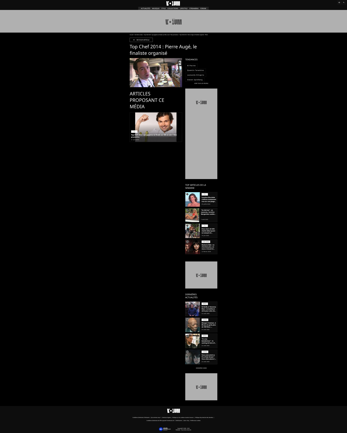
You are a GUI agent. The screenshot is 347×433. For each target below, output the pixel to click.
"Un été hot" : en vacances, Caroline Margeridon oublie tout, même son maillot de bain (207, 214)
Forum (203, 8)
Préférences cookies (195, 420)
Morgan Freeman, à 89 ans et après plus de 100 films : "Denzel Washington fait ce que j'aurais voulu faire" (209, 329)
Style (163, 8)
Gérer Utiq (186, 420)
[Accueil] (173, 3)
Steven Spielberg (195, 80)
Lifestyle (184, 8)
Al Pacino (191, 65)
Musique (155, 8)
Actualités (145, 8)
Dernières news (139, 34)
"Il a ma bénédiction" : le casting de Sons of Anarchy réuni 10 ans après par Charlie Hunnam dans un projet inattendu (208, 346)
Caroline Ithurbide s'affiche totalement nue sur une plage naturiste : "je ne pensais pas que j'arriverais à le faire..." (209, 203)
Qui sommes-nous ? (156, 417)
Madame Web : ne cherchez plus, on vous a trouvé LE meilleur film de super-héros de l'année (208, 250)
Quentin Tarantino (195, 70)
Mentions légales (166, 417)
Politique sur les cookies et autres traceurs (183, 417)
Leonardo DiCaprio (195, 75)
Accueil (131, 34)
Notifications (179, 420)
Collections (173, 8)
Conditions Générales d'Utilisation (141, 417)
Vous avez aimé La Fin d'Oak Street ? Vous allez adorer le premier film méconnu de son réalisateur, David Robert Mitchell (209, 361)
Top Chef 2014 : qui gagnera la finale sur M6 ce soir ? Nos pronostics (161, 34)
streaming (194, 8)
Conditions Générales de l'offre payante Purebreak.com (160, 420)
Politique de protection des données (204, 417)
